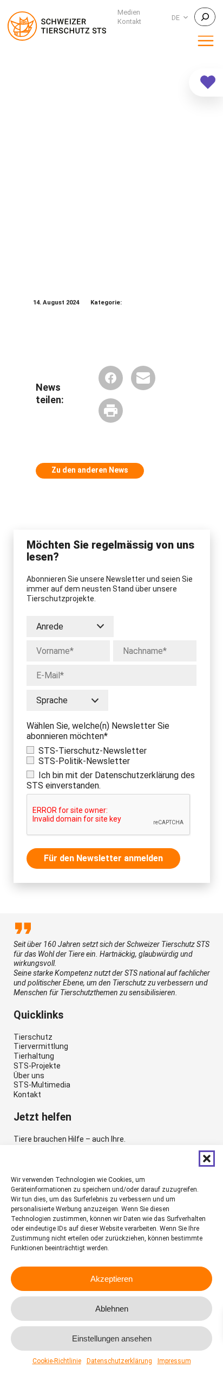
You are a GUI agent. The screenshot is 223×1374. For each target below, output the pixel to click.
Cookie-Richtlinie (56, 1361)
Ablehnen (111, 1308)
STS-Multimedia (42, 1084)
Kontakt (27, 1094)
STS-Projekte (37, 1065)
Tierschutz (33, 1037)
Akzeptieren (111, 1278)
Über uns (29, 1075)
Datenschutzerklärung (119, 1361)
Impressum (174, 1361)
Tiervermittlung (41, 1046)
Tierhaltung (34, 1056)
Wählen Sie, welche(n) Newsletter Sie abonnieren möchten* (98, 731)
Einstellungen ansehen (112, 1338)
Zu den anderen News (89, 470)
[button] (206, 1158)
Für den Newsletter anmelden (103, 858)
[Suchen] (205, 17)
